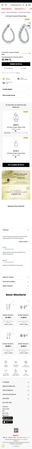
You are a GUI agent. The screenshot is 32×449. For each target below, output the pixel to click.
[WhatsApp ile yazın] (3, 446)
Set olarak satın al (16, 165)
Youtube (5, 413)
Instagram (6, 409)
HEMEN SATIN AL (16, 64)
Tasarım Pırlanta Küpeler (12, 12)
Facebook (5, 406)
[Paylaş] (13, 304)
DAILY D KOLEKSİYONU (20, 9)
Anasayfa (3, 12)
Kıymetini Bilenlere (6, 9)
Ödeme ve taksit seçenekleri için (11, 72)
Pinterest (6, 415)
